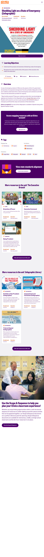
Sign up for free (22, 129)
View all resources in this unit (22, 257)
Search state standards (23, 171)
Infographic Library (6, 20)
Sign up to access (22, 55)
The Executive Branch (7, 18)
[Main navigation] (42, 2)
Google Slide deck (31, 98)
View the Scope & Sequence (10, 425)
